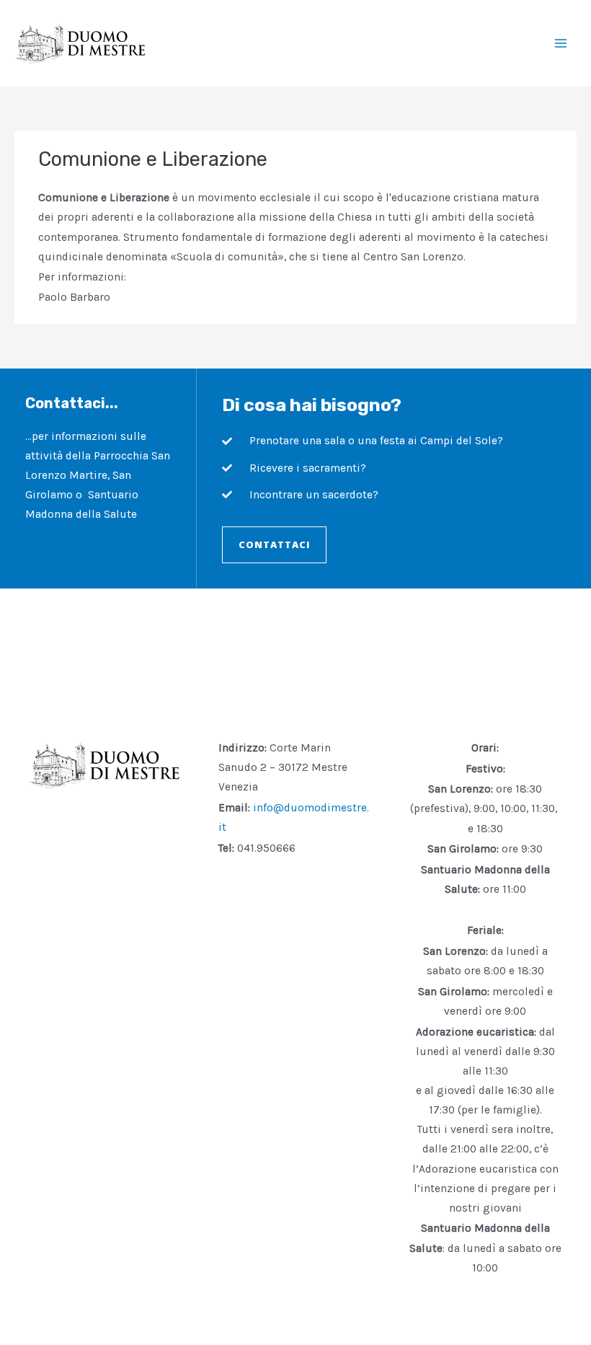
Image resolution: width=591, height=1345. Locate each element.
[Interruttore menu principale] (561, 42)
